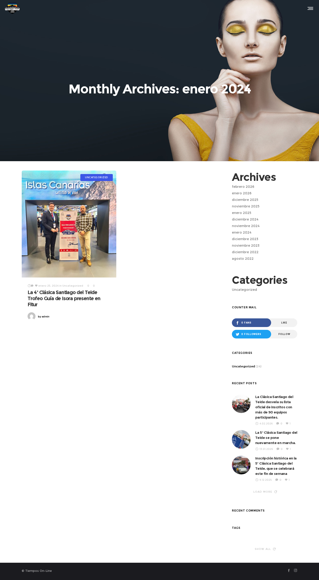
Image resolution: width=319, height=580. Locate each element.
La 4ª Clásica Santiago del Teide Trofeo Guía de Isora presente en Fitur (64, 298)
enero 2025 (241, 213)
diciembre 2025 (245, 200)
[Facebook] (288, 570)
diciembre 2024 (245, 219)
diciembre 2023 (245, 239)
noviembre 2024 (246, 226)
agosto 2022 (243, 258)
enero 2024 (242, 232)
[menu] (309, 8)
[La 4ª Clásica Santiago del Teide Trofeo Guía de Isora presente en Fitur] (69, 224)
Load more (263, 491)
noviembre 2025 (245, 206)
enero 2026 (242, 193)
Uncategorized (244, 290)
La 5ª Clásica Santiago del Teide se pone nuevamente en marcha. (276, 437)
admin (43, 316)
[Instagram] (295, 570)
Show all (263, 549)
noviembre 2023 (245, 245)
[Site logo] (12, 8)
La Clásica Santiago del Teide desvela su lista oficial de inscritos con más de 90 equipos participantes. (274, 407)
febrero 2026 (243, 187)
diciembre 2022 (245, 252)
